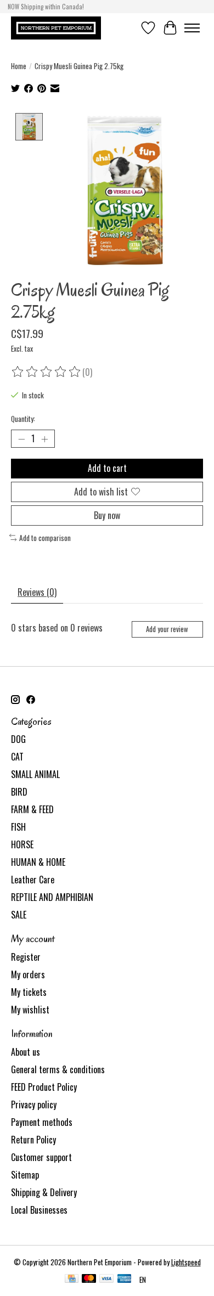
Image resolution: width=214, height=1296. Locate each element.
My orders (28, 974)
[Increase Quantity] (44, 439)
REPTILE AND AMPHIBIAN (52, 897)
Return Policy (33, 1139)
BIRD (19, 791)
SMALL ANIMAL (35, 774)
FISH (18, 826)
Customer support (41, 1157)
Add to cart (107, 468)
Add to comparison (45, 537)
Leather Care (32, 879)
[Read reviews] (46, 372)
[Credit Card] (71, 1279)
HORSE (22, 844)
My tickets (29, 992)
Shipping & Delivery (44, 1192)
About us (25, 1051)
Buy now (107, 515)
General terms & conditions (58, 1069)
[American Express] (124, 1279)
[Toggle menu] (192, 28)
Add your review (167, 629)
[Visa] (106, 1279)
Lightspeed (186, 1261)
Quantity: (23, 418)
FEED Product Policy (44, 1087)
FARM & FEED (32, 809)
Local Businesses (39, 1209)
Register (26, 956)
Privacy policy (34, 1104)
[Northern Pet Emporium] (56, 27)
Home (18, 65)
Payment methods (41, 1122)
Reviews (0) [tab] (37, 592)
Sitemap (25, 1174)
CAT (17, 756)
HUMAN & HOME (38, 862)
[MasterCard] (89, 1279)
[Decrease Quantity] (21, 439)
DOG (18, 739)
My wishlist (30, 1009)
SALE (18, 914)
